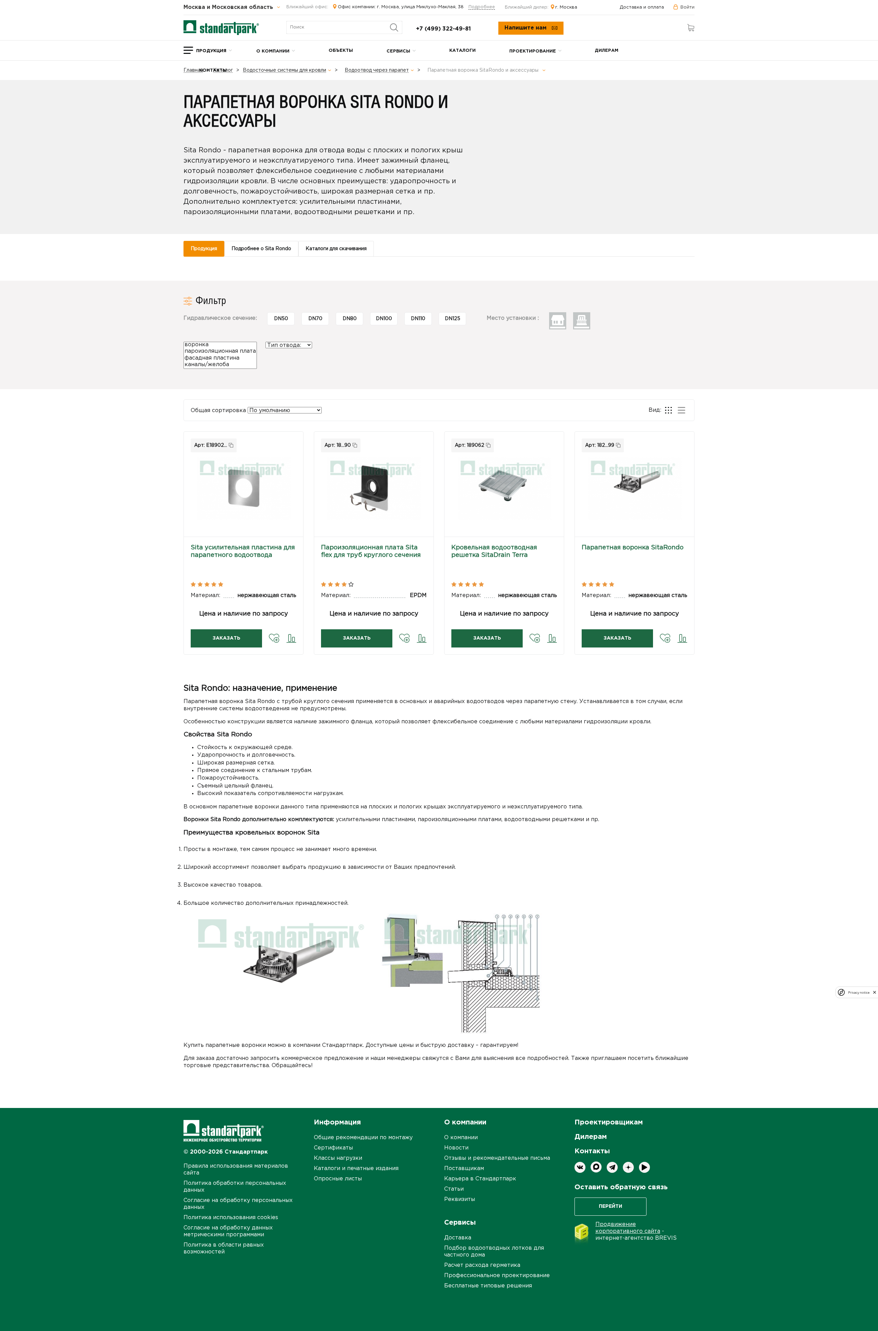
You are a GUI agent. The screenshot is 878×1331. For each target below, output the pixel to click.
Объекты (341, 50)
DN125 (452, 319)
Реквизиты (459, 1199)
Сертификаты (333, 1148)
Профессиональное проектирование (497, 1275)
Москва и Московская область (229, 7)
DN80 (350, 319)
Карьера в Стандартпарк (480, 1178)
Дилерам (606, 50)
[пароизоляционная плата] (220, 352)
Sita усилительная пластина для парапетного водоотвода (243, 551)
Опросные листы (338, 1178)
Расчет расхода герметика (482, 1265)
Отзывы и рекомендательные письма (497, 1158)
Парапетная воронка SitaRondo (633, 547)
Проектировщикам (608, 1122)
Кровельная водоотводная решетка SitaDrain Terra (494, 551)
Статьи (454, 1189)
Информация (337, 1122)
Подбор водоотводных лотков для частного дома (494, 1252)
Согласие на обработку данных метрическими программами (228, 1231)
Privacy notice (858, 992)
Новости (456, 1148)
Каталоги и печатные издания (356, 1168)
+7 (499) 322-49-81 (443, 29)
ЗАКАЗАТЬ (226, 638)
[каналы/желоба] (220, 365)
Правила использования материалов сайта (235, 1170)
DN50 (281, 319)
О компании (272, 51)
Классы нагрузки (338, 1158)
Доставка (457, 1237)
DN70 (315, 319)
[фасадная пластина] (220, 358)
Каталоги (462, 50)
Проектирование (532, 51)
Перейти (610, 1206)
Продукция (211, 51)
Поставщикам (464, 1168)
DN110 (418, 319)
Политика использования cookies (230, 1217)
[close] (874, 992)
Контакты (213, 70)
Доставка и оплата (642, 7)
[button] (243, 489)
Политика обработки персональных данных (234, 1187)
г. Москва (566, 7)
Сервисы (398, 51)
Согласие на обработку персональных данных (238, 1204)
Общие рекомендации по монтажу (363, 1137)
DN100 (384, 319)
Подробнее (481, 7)
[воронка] (220, 345)
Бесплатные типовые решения (488, 1285)
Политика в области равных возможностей (223, 1248)
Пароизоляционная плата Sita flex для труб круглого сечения (371, 551)
